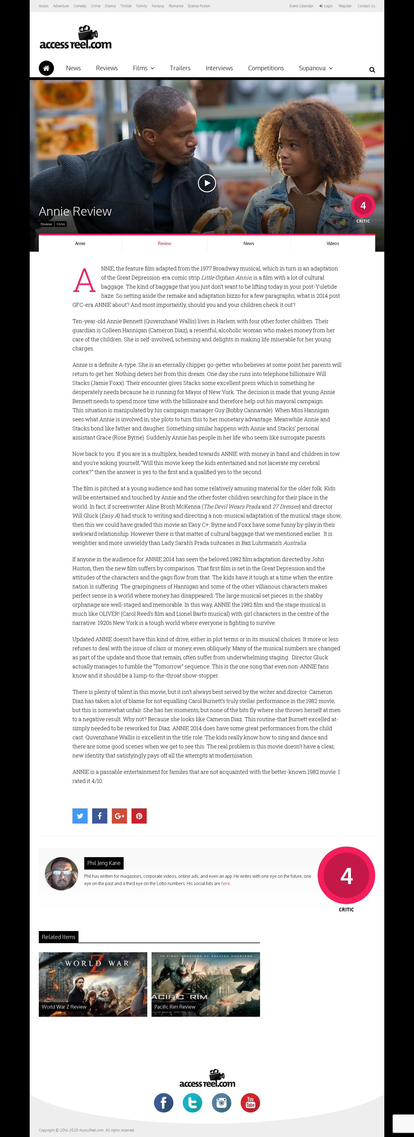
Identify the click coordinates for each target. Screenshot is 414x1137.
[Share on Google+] (119, 816)
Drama (110, 6)
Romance (176, 6)
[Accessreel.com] (75, 48)
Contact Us (366, 6)
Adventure (61, 6)
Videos (333, 243)
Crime (95, 6)
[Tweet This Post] (80, 816)
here (225, 883)
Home (46, 68)
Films (140, 68)
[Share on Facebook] (99, 816)
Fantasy (158, 6)
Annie (80, 243)
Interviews (219, 68)
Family (141, 6)
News (73, 68)
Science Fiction (199, 6)
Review (164, 243)
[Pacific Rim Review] (206, 1015)
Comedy (79, 6)
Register (345, 6)
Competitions (266, 68)
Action (43, 6)
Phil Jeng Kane (104, 863)
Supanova (312, 68)
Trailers (180, 68)
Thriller (126, 6)
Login (328, 6)
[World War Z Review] (93, 1015)
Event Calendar (301, 6)
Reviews (107, 68)
